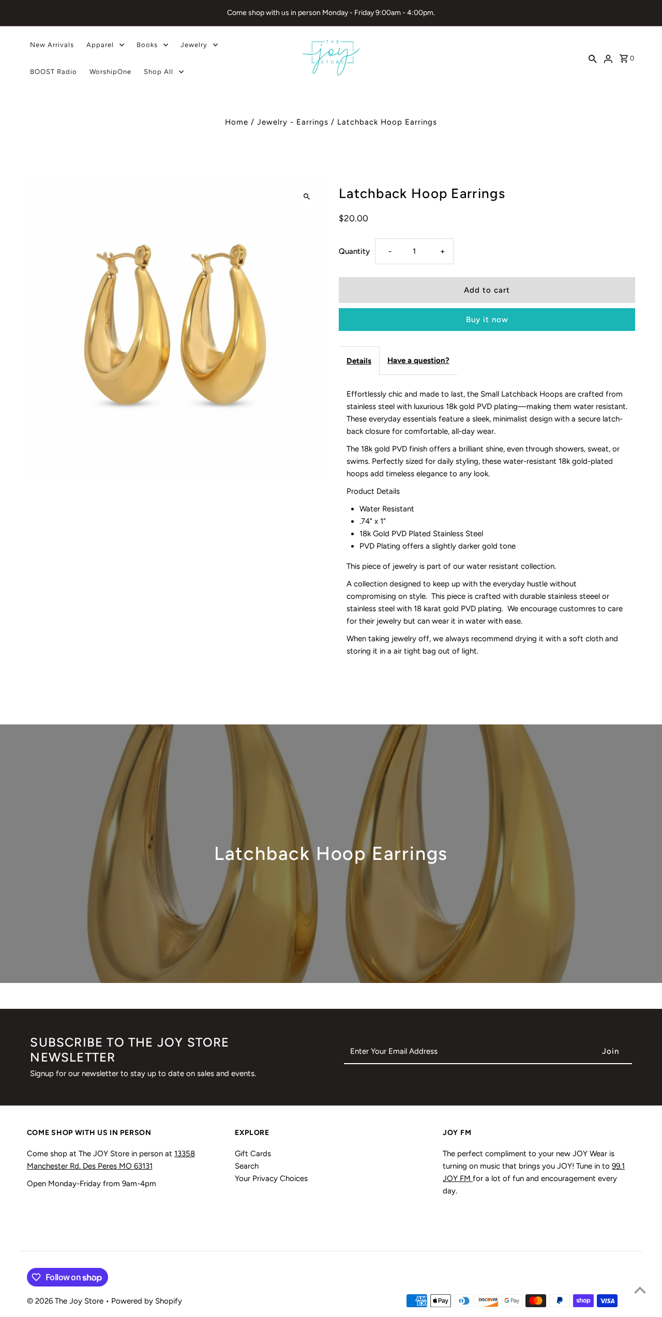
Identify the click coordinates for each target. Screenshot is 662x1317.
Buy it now (487, 319)
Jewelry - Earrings (292, 122)
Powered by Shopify (146, 1301)
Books (147, 45)
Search (247, 1166)
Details (359, 361)
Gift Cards (253, 1153)
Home (236, 122)
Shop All (158, 71)
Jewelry (193, 45)
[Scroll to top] (640, 1289)
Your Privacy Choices (271, 1178)
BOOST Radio (53, 71)
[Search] (592, 57)
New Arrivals (52, 45)
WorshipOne (110, 71)
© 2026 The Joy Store (66, 1301)
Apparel (100, 45)
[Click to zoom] (306, 196)
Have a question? (418, 360)
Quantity (354, 251)
